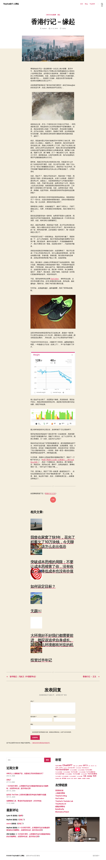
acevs (8, 824)
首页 (81, 4)
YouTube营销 (58, 776)
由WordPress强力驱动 (33, 855)
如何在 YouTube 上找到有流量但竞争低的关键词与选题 (26, 795)
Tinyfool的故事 (51, 14)
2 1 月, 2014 (54, 28)
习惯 (84, 776)
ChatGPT (67, 765)
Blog (86, 4)
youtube (65, 767)
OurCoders (54, 279)
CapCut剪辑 (58, 765)
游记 (59, 14)
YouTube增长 (88, 769)
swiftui (61, 767)
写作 (94, 776)
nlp (95, 765)
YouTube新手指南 (59, 774)
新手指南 (64, 778)
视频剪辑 (79, 778)
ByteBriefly (59, 809)
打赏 (53, 500)
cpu (74, 765)
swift (56, 767)
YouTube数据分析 (90, 772)
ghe (77, 765)
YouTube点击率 (84, 774)
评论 (32, 701)
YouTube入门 (85, 767)
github (80, 765)
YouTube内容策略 (73, 769)
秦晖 (20, 816)
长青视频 (88, 778)
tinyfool (44, 28)
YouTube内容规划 (81, 769)
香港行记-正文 (50, 493)
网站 (31, 724)
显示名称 (33, 716)
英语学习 (75, 778)
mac (89, 765)
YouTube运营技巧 (72, 776)
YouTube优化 (78, 767)
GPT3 (85, 765)
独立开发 (68, 778)
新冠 (60, 778)
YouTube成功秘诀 (66, 772)
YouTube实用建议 (58, 772)
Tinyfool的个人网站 (11, 4)
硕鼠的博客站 (60, 806)
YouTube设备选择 (64, 776)
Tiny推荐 (92, 4)
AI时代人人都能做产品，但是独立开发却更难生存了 (25, 773)
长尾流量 (83, 778)
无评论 (64, 28)
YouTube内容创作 (62, 770)
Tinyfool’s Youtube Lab (64, 801)
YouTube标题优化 (68, 774)
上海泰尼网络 (60, 793)
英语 (72, 778)
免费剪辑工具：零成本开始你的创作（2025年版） (24, 801)
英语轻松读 (59, 790)
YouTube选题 (79, 776)
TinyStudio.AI (60, 804)
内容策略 (89, 776)
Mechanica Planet (62, 812)
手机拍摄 (57, 778)
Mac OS (92, 765)
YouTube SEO (71, 767)
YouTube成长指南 (82, 772)
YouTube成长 (74, 772)
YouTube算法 (92, 774)
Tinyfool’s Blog (61, 796)
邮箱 (55, 716)
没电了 (8, 780)
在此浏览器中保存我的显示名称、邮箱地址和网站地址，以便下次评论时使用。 (52, 732)
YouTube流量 (76, 774)
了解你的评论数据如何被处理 (41, 743)
